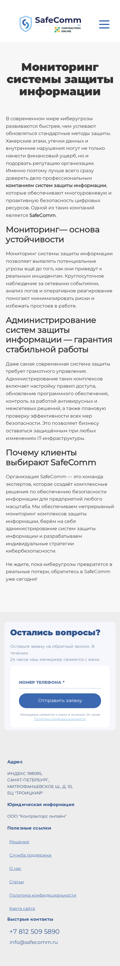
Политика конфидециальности (60, 719)
